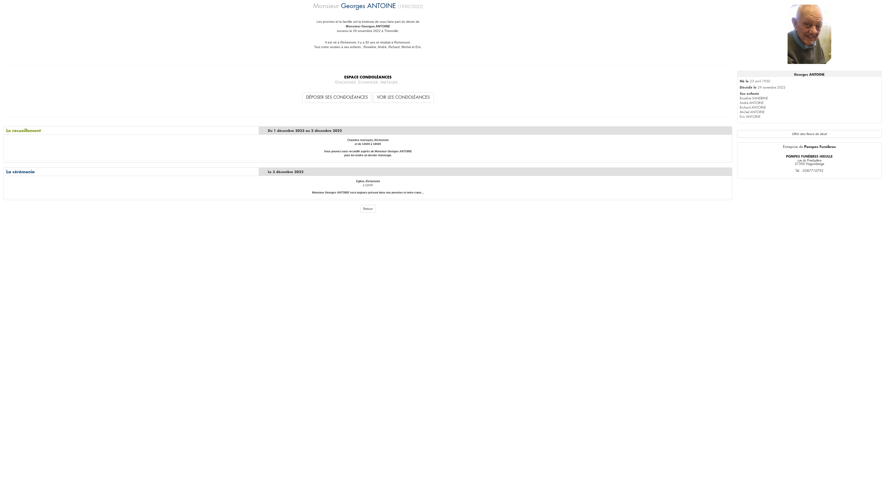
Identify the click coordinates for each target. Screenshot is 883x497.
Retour (368, 209)
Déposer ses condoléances (337, 97)
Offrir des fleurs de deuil (809, 134)
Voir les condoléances (403, 97)
